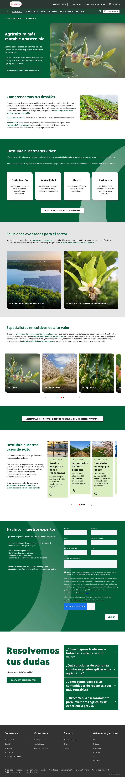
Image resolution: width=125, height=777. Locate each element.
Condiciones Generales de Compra (75, 770)
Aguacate (96, 373)
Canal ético (53, 770)
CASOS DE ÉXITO (49, 11)
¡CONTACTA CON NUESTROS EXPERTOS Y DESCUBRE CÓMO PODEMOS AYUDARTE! (62, 419)
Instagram (97, 748)
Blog (103, 4)
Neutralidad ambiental (13, 756)
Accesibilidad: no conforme (27, 770)
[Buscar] (100, 11)
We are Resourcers (71, 740)
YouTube (96, 761)
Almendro (59, 373)
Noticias (95, 4)
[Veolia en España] (15, 4)
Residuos (8, 748)
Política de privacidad (100, 770)
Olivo (22, 373)
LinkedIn (96, 752)
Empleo (66, 744)
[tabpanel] (22, 373)
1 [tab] (61, 397)
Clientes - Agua (59, 5)
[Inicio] (7, 11)
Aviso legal (9, 770)
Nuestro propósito (41, 748)
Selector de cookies (30, 772)
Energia (7, 744)
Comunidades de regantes (34, 280)
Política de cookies (12, 772)
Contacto (67, 748)
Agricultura (9, 752)
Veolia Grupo (39, 744)
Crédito (43, 770)
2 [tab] (63, 397)
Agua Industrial (10, 740)
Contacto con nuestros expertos (22, 70)
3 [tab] (84, 504)
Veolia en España (40, 740)
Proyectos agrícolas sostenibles (91, 280)
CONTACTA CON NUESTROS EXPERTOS (62, 210)
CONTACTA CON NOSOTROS (23, 680)
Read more (57, 467)
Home (7, 18)
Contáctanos (113, 11)
